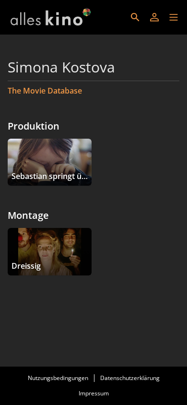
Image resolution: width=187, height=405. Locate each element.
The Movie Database (45, 90)
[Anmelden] (154, 17)
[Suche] (135, 17)
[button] (173, 17)
